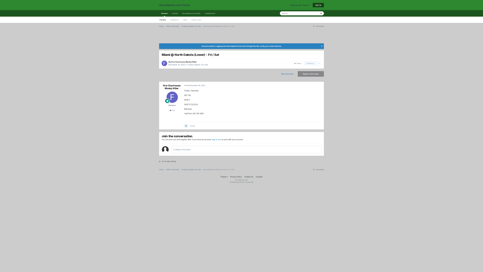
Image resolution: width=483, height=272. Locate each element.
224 (173, 110)
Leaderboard (210, 13)
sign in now (216, 139)
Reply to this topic (311, 74)
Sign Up (318, 5)
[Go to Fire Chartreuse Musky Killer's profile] (164, 63)
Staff (185, 20)
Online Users (196, 20)
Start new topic (287, 74)
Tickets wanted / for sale (197, 65)
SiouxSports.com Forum (174, 5)
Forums (162, 20)
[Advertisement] (184, 37)
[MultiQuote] (186, 126)
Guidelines (174, 20)
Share (298, 63)
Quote (192, 126)
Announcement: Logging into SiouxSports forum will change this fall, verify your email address (241, 46)
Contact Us (248, 177)
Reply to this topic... (183, 149)
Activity (175, 13)
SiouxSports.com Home (191, 13)
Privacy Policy (236, 177)
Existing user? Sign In (299, 5)
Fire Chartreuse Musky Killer (184, 62)
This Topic (311, 13)
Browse (164, 13)
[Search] (321, 13)
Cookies (259, 177)
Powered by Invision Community (241, 182)
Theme (223, 177)
